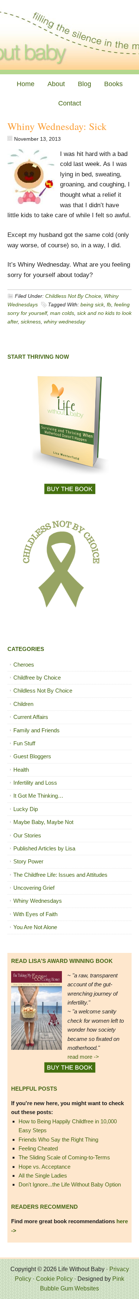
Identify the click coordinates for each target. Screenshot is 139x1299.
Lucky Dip (25, 809)
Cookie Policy (54, 1279)
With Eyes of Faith (35, 914)
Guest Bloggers (32, 756)
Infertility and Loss (35, 782)
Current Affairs (30, 717)
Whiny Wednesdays (37, 901)
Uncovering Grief (33, 888)
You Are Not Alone (35, 927)
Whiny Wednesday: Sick (57, 126)
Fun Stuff (24, 743)
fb (109, 304)
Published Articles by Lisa (44, 848)
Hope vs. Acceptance (44, 1166)
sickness (31, 322)
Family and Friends (36, 730)
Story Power (28, 861)
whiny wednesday (64, 322)
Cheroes (23, 664)
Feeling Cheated (38, 1148)
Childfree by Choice (37, 677)
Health (21, 769)
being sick (92, 304)
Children (23, 704)
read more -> (83, 1057)
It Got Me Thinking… (38, 795)
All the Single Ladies (43, 1175)
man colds (62, 313)
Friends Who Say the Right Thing (58, 1139)
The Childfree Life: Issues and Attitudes (60, 875)
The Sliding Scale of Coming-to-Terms (64, 1157)
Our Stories (27, 835)
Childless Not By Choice (73, 296)
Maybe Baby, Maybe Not (43, 822)
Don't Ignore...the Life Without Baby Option (70, 1184)
